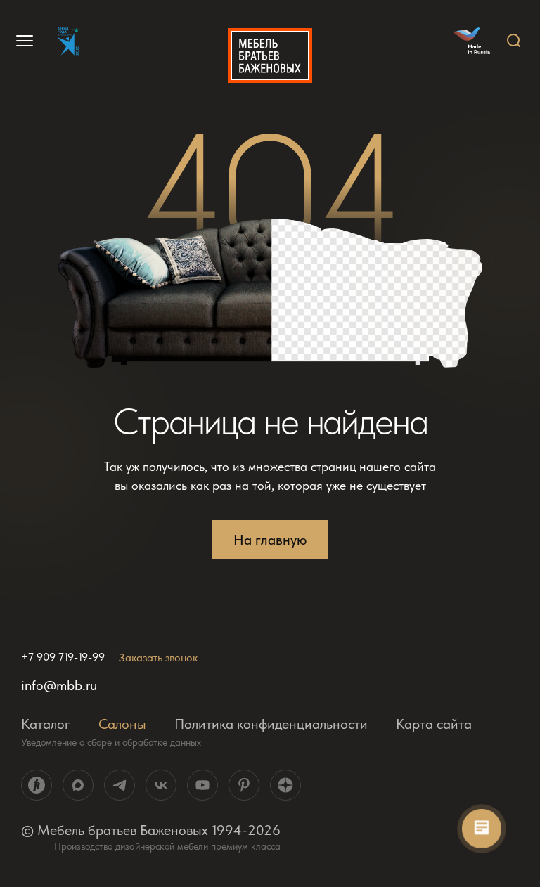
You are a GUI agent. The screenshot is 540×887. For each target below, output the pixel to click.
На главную (270, 539)
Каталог (45, 724)
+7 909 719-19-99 (63, 657)
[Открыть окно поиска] (514, 40)
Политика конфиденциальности (271, 724)
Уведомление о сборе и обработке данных (111, 742)
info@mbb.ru (59, 685)
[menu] (22, 40)
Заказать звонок (158, 657)
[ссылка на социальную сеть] (36, 785)
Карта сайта (434, 724)
